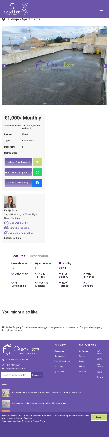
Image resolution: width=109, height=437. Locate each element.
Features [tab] (18, 256)
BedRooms (21, 263)
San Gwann (100, 365)
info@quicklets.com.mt (16, 368)
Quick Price (59, 371)
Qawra (100, 377)
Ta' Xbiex (99, 352)
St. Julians (83, 351)
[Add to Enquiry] (37, 162)
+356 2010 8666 (13, 365)
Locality (66, 263)
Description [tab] (39, 256)
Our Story (58, 366)
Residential (59, 351)
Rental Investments (63, 361)
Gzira (99, 358)
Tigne (99, 372)
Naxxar (82, 361)
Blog (4, 384)
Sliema (82, 366)
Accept (99, 417)
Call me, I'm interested (18, 162)
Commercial (59, 356)
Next (105, 66)
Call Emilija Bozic (19, 223)
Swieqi (82, 356)
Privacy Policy (39, 421)
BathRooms (45, 263)
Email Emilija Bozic (19, 228)
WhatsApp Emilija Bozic (22, 233)
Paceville (82, 371)
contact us (63, 327)
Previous (4, 66)
